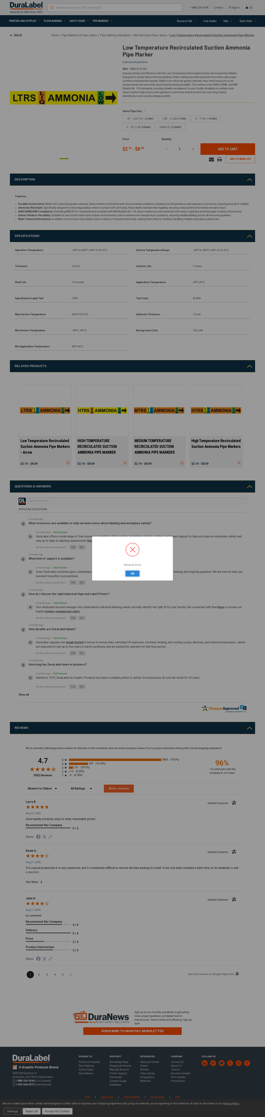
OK (132, 573)
